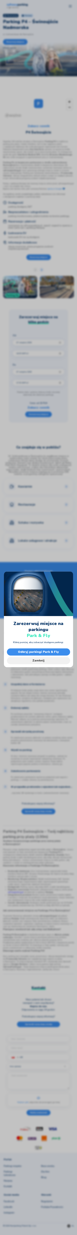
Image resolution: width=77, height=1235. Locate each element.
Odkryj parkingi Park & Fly (38, 652)
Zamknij (38, 661)
